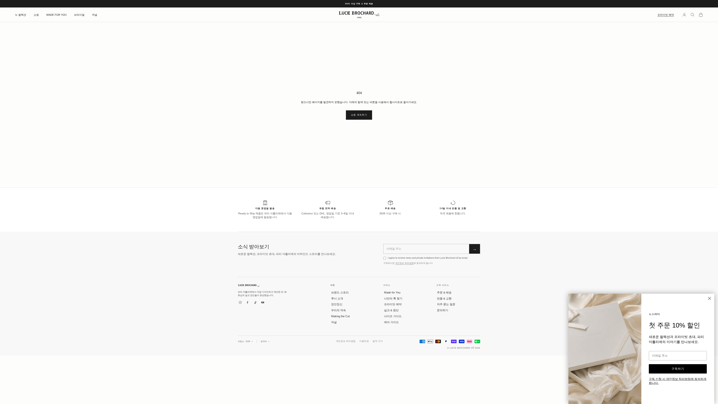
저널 (94, 14)
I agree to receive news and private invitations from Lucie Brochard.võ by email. (428, 258)
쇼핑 (36, 14)
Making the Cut (340, 316)
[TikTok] (255, 302)
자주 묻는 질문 (446, 304)
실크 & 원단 (391, 310)
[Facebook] (247, 302)
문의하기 (442, 310)
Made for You (392, 292)
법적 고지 (378, 341)
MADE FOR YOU (56, 14)
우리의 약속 (338, 310)
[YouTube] (262, 302)
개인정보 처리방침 (404, 263)
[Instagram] (240, 302)
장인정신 (336, 304)
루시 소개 (337, 298)
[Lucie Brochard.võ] (249, 285)
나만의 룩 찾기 (393, 298)
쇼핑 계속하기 (359, 115)
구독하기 (677, 368)
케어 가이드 (391, 322)
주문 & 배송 (444, 292)
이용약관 (364, 341)
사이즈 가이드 (393, 316)
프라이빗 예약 (665, 14)
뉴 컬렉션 (20, 14)
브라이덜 (79, 14)
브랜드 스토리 (340, 292)
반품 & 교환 (444, 298)
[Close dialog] (709, 298)
